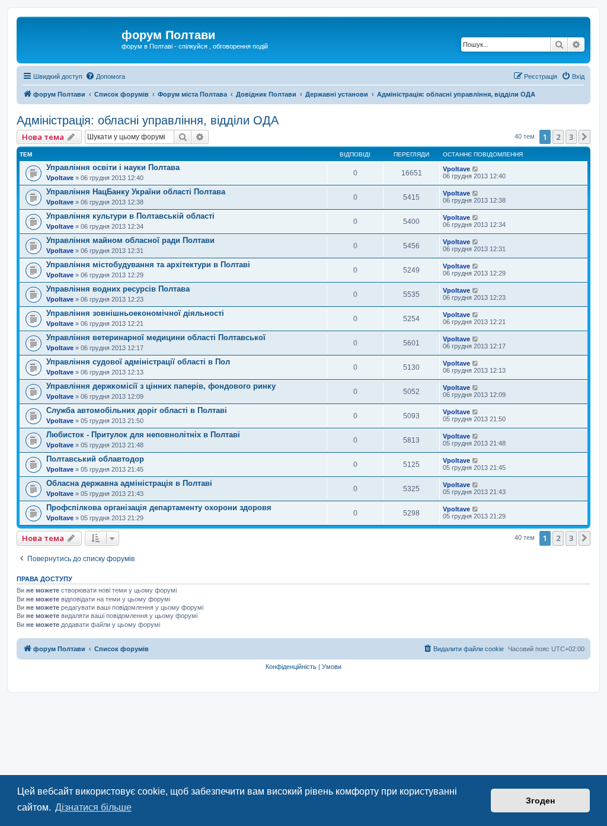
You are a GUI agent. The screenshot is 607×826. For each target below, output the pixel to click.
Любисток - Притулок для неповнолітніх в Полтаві (143, 434)
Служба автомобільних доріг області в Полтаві (136, 410)
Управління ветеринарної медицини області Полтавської (156, 337)
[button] (584, 137)
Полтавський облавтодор (95, 458)
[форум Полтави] (71, 38)
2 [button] (558, 137)
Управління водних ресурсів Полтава (118, 288)
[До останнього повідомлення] (476, 168)
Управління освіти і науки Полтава (113, 167)
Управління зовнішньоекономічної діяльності (135, 313)
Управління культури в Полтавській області (130, 216)
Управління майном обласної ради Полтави (130, 240)
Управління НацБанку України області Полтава (135, 191)
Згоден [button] (540, 800)
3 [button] (571, 137)
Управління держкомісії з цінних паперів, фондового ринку (161, 386)
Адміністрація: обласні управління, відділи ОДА (148, 120)
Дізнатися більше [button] (93, 807)
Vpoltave (60, 177)
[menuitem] (105, 76)
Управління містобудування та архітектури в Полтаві (148, 264)
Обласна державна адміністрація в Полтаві (129, 483)
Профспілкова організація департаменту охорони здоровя (158, 507)
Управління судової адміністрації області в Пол (138, 361)
